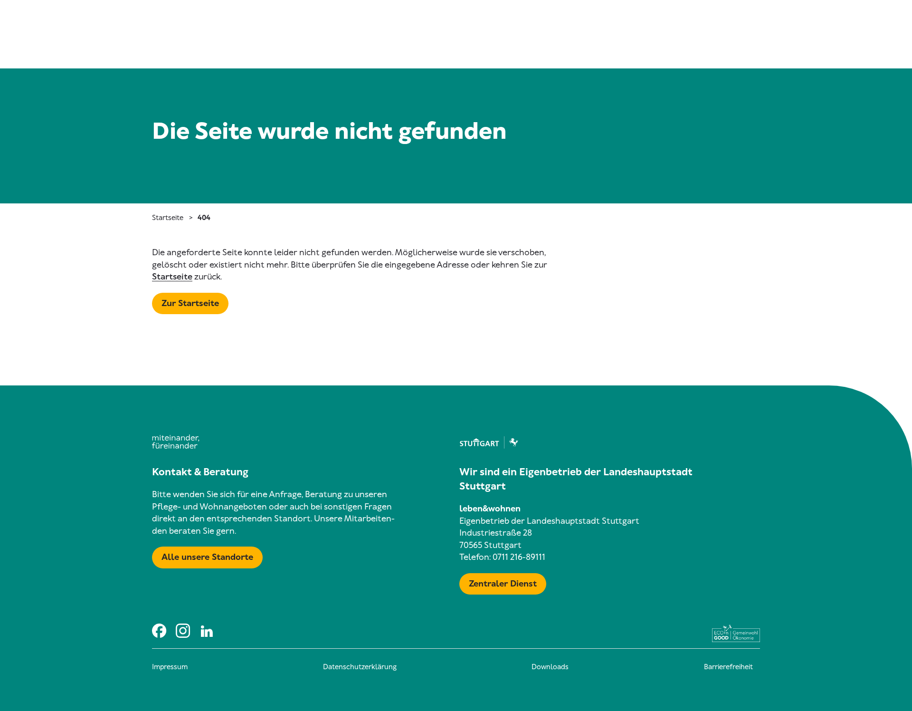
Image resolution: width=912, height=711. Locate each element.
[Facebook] (159, 630)
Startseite (167, 217)
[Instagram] (183, 630)
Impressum (170, 667)
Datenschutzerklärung (360, 667)
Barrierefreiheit (728, 667)
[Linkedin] (207, 630)
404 (204, 217)
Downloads (550, 667)
